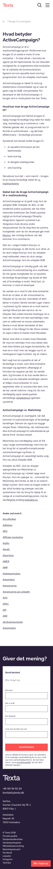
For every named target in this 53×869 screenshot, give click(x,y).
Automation (9, 628)
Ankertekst (9, 579)
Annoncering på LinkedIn (16, 592)
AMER (6, 561)
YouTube (7, 863)
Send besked (12, 672)
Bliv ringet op (12, 680)
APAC (6, 604)
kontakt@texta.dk (13, 792)
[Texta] (8, 5)
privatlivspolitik (24, 762)
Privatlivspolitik (10, 836)
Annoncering (10, 585)
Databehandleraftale (12, 839)
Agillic (6, 543)
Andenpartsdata (11, 573)
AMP (5, 567)
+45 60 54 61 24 (12, 788)
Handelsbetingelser (12, 843)
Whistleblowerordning (13, 846)
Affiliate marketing (13, 537)
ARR (5, 616)
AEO (5, 531)
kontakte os (31, 500)
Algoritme (8, 555)
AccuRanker (9, 519)
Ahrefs (6, 549)
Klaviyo (7, 235)
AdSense (7, 525)
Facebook (7, 853)
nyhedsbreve (23, 398)
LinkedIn (7, 856)
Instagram (8, 859)
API (4, 610)
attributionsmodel (13, 622)
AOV (5, 597)
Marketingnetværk (11, 849)
